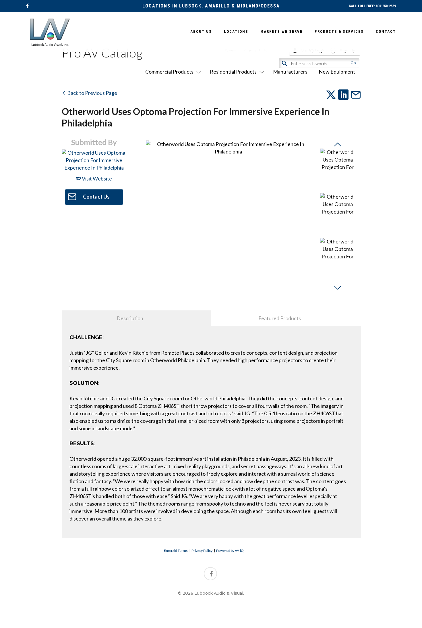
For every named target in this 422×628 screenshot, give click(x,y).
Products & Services (339, 31)
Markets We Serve (281, 31)
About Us (201, 31)
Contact (386, 31)
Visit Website (96, 178)
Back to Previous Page (91, 93)
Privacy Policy (201, 550)
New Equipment (337, 71)
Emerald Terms (176, 550)
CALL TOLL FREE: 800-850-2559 (372, 6)
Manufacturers (290, 71)
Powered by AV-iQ (230, 550)
